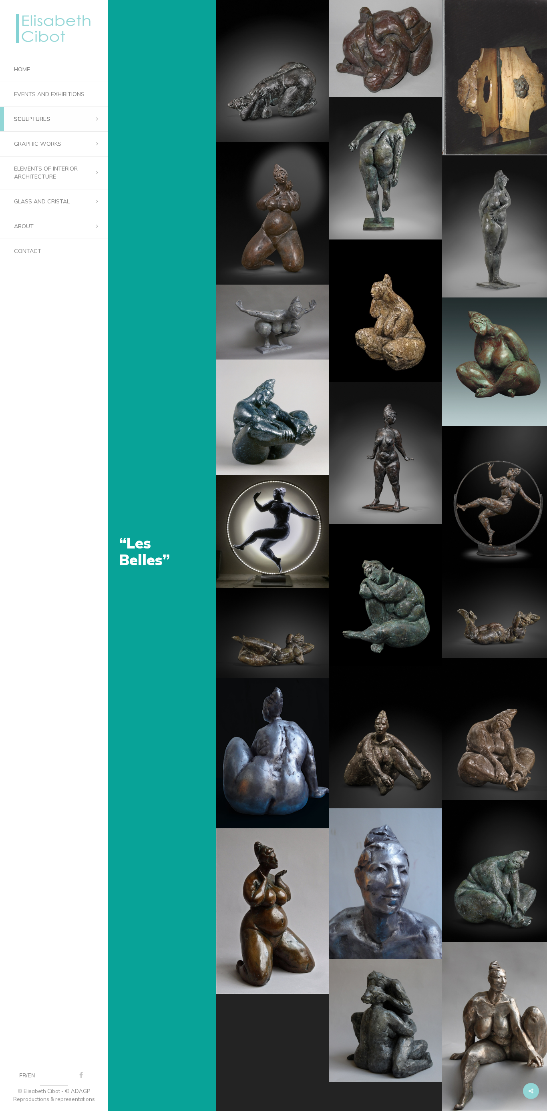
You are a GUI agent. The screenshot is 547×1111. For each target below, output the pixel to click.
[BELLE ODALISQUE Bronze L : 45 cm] (272, 633)
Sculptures (32, 119)
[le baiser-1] (385, 1020)
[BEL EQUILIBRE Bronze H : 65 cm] (272, 417)
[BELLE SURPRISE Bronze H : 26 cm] (385, 737)
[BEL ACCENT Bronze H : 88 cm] (385, 168)
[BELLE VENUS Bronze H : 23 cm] (385, 311)
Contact (27, 251)
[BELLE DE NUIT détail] (385, 883)
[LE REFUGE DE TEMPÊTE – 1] (385, 48)
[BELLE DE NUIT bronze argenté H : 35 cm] (272, 753)
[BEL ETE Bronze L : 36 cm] (272, 71)
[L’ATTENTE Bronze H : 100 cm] (272, 213)
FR (22, 1075)
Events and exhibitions (49, 94)
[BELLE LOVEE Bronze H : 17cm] (385, 595)
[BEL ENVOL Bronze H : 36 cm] (272, 322)
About (24, 226)
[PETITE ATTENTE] (272, 911)
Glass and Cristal (42, 201)
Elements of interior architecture (46, 172)
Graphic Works (37, 143)
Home (22, 69)
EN (31, 1075)
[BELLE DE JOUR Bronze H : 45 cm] (385, 453)
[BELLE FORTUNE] (272, 531)
